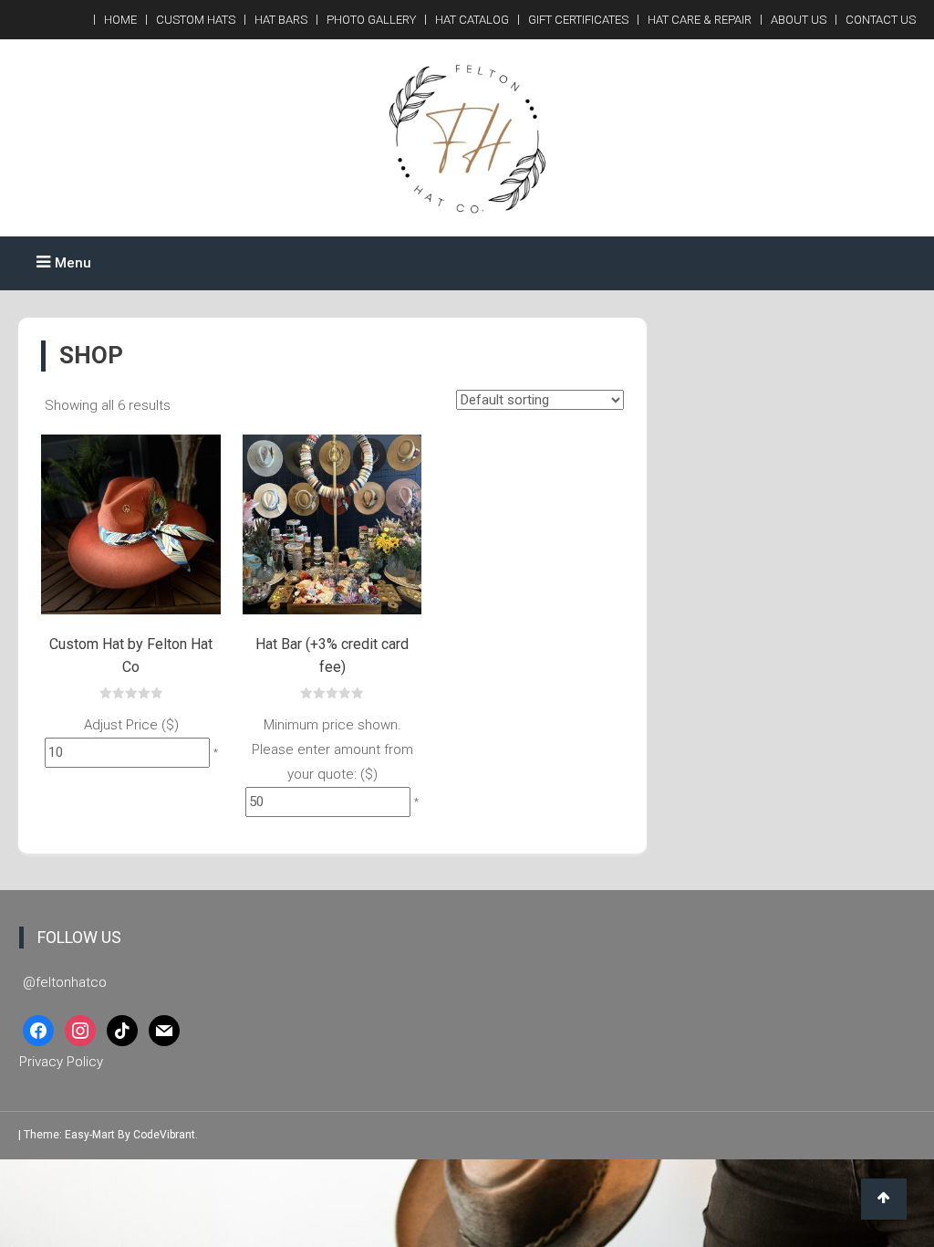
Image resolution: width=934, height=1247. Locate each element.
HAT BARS (280, 19)
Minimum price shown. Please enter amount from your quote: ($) (332, 749)
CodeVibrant (164, 1134)
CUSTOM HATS (195, 19)
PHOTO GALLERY (371, 19)
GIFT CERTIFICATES (578, 19)
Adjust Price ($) (131, 725)
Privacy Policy (61, 1061)
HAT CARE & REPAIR (700, 19)
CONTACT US (881, 19)
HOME (120, 19)
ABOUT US (798, 19)
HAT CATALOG (472, 19)
